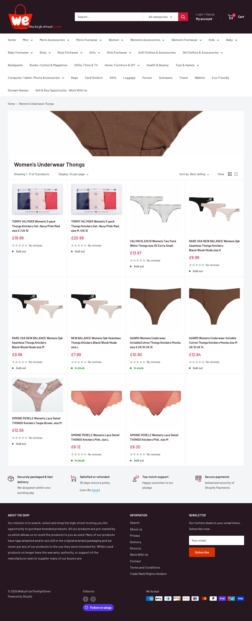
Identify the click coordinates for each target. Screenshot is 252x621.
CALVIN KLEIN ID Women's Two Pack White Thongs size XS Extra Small (153, 243)
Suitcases (165, 77)
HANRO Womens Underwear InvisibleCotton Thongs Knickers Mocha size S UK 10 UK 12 (155, 342)
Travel (183, 77)
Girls (92, 52)
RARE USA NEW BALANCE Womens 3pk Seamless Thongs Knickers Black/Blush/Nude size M (37, 342)
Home (12, 40)
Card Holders (94, 77)
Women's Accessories (145, 40)
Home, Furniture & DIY (120, 65)
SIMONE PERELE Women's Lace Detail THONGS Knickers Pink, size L (95, 437)
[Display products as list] (236, 174)
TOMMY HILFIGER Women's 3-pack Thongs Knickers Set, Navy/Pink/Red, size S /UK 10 (36, 226)
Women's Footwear (184, 40)
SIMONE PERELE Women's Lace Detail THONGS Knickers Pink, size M (154, 437)
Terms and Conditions (145, 567)
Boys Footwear (68, 52)
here (95, 490)
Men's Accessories (52, 40)
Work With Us (139, 554)
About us (136, 529)
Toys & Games (185, 65)
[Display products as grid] (230, 174)
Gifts (113, 77)
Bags (74, 77)
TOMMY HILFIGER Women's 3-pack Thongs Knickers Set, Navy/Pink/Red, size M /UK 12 (95, 226)
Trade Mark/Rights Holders (148, 573)
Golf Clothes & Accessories (157, 52)
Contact (135, 561)
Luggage (129, 77)
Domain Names (18, 90)
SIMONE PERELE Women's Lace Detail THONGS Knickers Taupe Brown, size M (37, 420)
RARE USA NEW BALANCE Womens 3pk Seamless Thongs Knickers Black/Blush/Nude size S (214, 245)
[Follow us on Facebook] (85, 599)
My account (204, 19)
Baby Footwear (18, 52)
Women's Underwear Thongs (36, 103)
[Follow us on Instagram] (93, 599)
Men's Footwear (86, 40)
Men (26, 40)
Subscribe (202, 552)
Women (114, 40)
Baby (229, 40)
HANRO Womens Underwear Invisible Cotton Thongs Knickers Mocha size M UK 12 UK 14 (213, 342)
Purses (147, 77)
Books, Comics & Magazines (49, 65)
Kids (212, 40)
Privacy (135, 535)
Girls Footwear (117, 52)
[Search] (183, 16)
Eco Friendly (220, 77)
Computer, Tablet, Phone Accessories (34, 77)
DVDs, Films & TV (86, 65)
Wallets (200, 77)
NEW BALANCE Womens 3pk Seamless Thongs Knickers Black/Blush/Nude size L (96, 342)
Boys (43, 52)
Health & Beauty (157, 65)
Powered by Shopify (20, 596)
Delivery (135, 542)
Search (135, 522)
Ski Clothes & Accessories (201, 52)
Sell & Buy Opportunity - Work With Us (61, 90)
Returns (135, 548)
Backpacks (15, 65)
